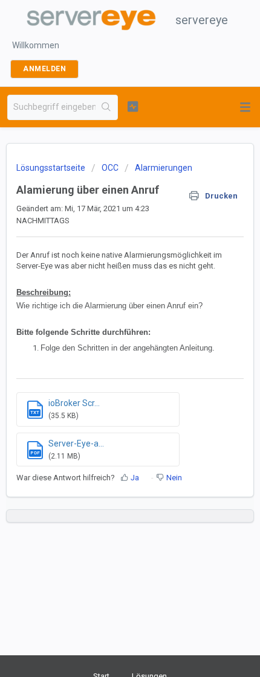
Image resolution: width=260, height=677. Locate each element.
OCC (110, 168)
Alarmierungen (163, 168)
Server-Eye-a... (76, 443)
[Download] (107, 330)
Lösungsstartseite (51, 168)
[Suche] (106, 107)
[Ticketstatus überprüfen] (132, 106)
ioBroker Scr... (74, 403)
